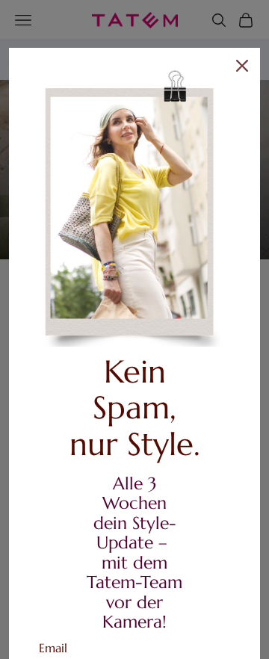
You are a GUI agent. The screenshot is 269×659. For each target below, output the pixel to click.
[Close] (242, 66)
